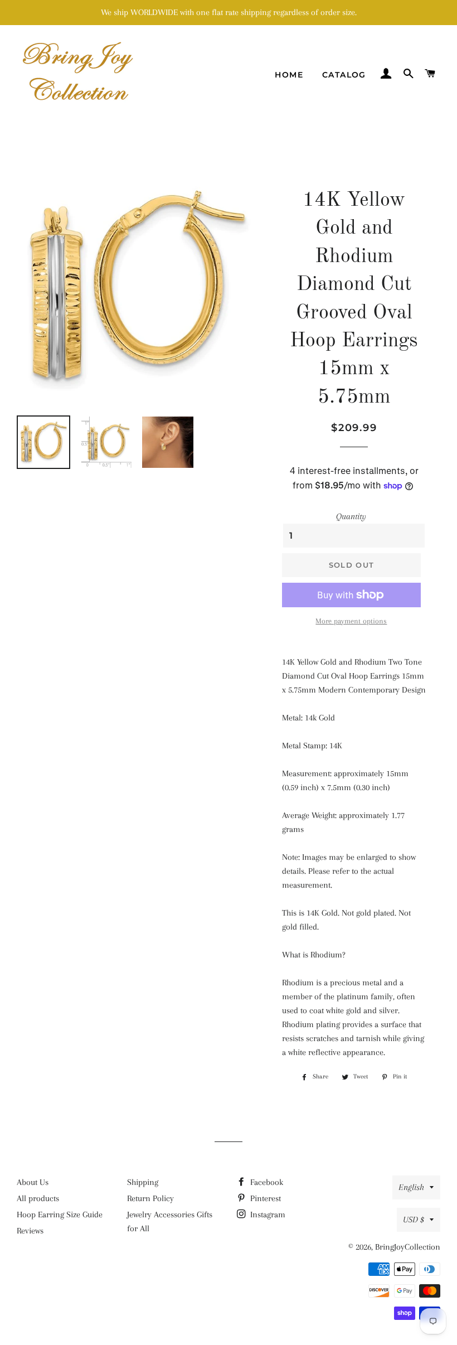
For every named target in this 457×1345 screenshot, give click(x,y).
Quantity (351, 516)
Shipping (142, 1182)
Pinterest (264, 1198)
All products (38, 1198)
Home (289, 75)
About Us (32, 1182)
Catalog (344, 75)
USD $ (413, 1220)
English (411, 1187)
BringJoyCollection (407, 1247)
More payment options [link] (351, 621)
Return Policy (150, 1198)
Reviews (30, 1231)
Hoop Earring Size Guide (60, 1214)
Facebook (265, 1182)
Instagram (266, 1214)
